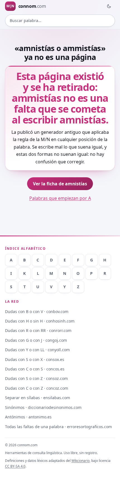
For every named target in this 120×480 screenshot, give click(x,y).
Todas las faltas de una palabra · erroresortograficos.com (58, 426)
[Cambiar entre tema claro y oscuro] (109, 6)
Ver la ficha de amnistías (60, 184)
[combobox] (60, 20)
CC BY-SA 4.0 (15, 466)
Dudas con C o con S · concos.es (34, 369)
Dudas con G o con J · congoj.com (36, 340)
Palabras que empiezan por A (60, 198)
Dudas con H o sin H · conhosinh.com (40, 321)
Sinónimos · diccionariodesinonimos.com (43, 407)
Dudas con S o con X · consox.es (34, 359)
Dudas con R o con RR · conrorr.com (38, 330)
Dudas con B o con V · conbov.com (36, 311)
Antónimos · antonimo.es (28, 417)
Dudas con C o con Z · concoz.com (36, 388)
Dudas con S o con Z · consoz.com (36, 378)
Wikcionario (80, 460)
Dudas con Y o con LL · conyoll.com (37, 349)
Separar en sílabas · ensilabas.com (37, 397)
